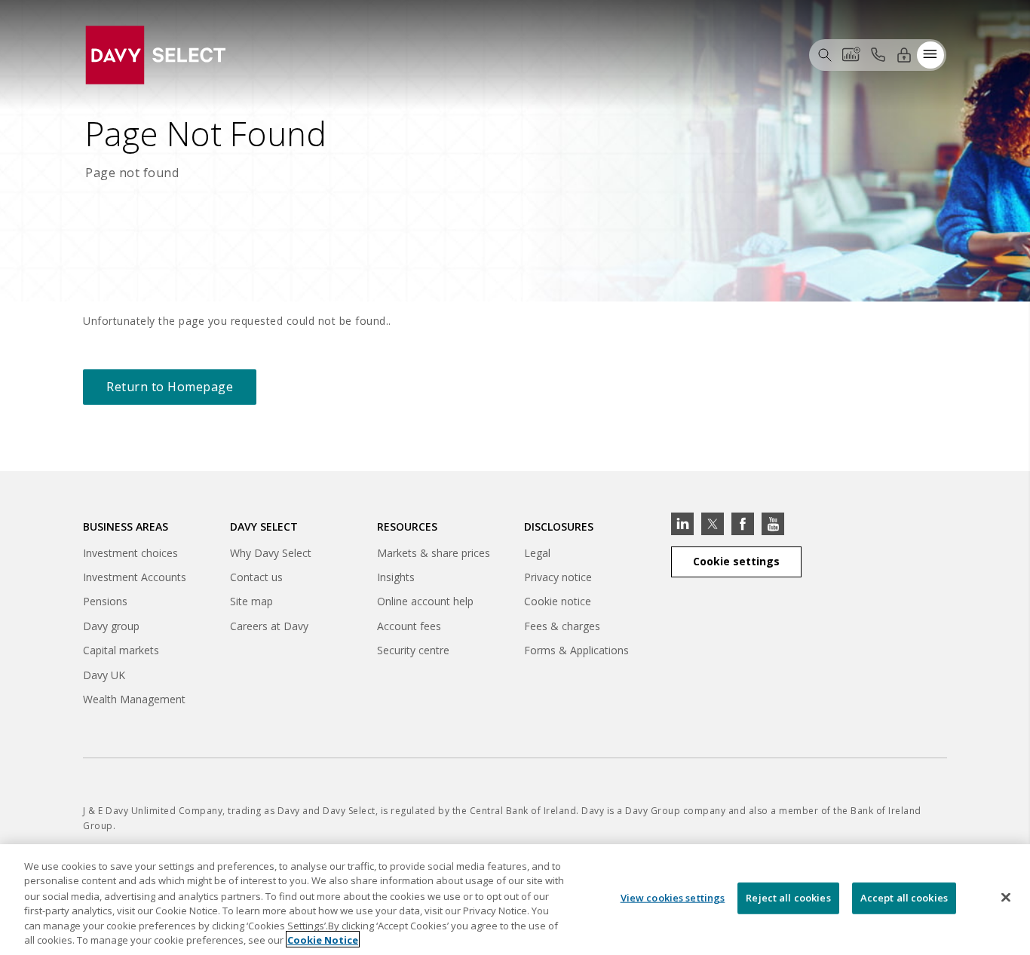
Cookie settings (736, 561)
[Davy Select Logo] (155, 53)
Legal (537, 553)
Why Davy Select (270, 553)
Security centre (413, 650)
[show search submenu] (825, 54)
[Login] (904, 54)
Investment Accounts (134, 577)
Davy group (111, 628)
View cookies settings (673, 897)
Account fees (409, 626)
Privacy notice (558, 577)
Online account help (425, 601)
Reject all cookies (788, 897)
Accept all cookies (904, 897)
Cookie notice (557, 601)
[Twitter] (712, 524)
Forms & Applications (576, 650)
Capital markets (121, 652)
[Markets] (851, 54)
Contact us (256, 577)
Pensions (105, 601)
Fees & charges (562, 626)
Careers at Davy (269, 626)
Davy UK (104, 677)
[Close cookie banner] (1005, 897)
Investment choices (130, 553)
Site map (251, 601)
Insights (396, 577)
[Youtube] (773, 524)
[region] (515, 899)
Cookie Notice (322, 939)
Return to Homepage (169, 386)
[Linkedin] (682, 524)
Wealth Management (134, 701)
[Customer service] (878, 54)
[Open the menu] (930, 54)
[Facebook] (742, 524)
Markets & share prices (433, 553)
